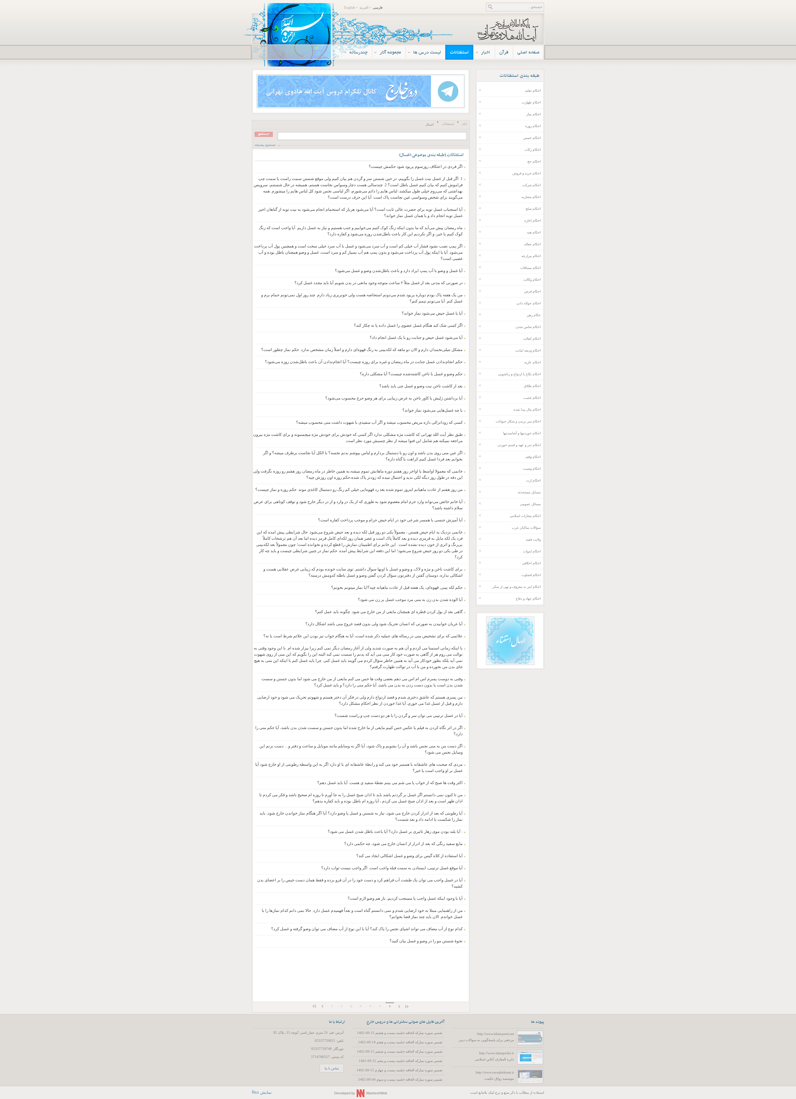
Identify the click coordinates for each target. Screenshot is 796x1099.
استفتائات (448, 124)
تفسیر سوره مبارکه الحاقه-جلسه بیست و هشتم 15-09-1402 (399, 1033)
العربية (363, 7)
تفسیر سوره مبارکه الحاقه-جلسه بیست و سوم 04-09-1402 (400, 1079)
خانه (464, 124)
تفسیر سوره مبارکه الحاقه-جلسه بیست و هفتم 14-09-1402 (400, 1042)
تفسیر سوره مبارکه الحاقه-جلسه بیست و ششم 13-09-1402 (399, 1051)
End (313, 1007)
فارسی (377, 7)
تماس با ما (332, 1068)
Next (322, 1007)
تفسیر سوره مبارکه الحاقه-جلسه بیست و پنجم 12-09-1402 (400, 1061)
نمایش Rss (262, 1092)
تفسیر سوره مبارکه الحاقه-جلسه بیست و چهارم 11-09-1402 (399, 1070)
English (349, 7)
